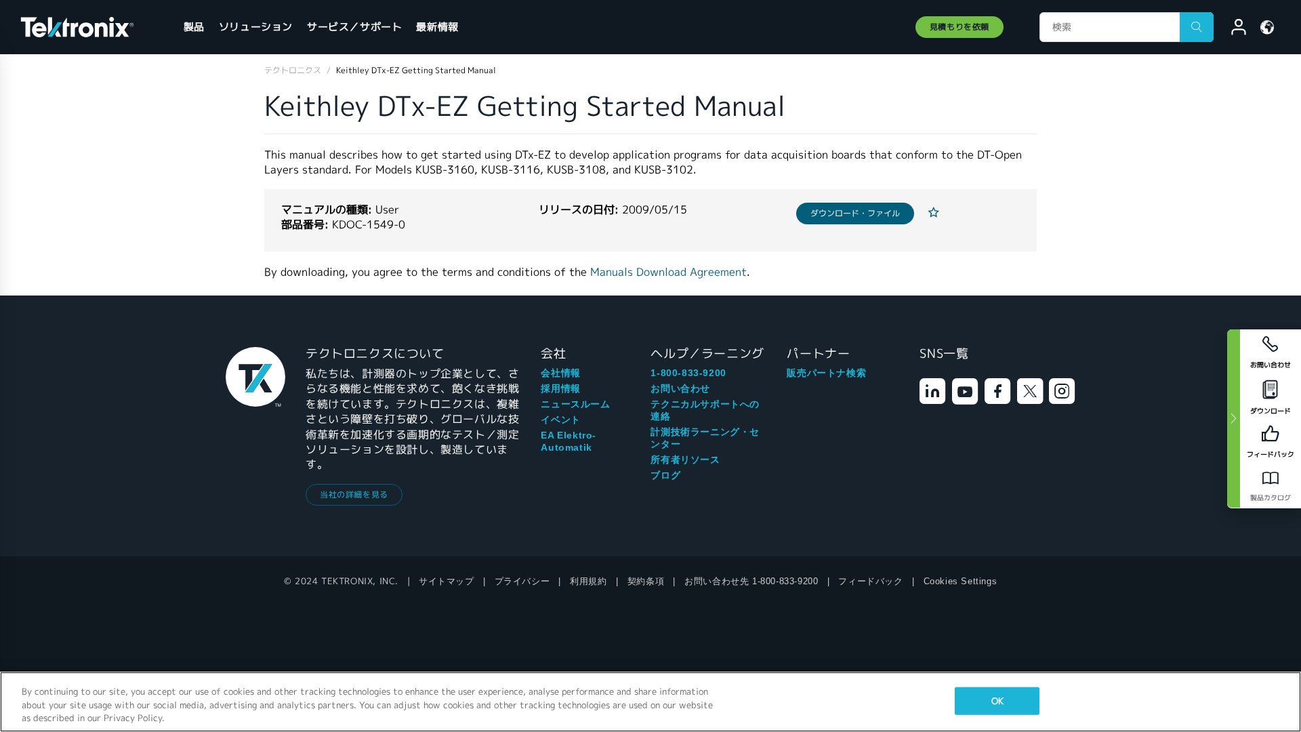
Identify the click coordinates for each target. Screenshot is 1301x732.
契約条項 (645, 581)
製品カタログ (1270, 498)
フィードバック (870, 581)
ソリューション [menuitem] (256, 27)
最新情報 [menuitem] (437, 27)
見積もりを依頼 (959, 27)
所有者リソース (685, 459)
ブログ (665, 475)
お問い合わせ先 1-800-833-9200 (751, 581)
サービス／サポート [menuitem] (354, 27)
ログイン (1232, 29)
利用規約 (588, 581)
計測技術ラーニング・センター (705, 437)
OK (997, 700)
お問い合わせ (680, 388)
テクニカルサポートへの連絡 (705, 410)
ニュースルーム (575, 404)
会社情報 (560, 372)
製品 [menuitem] (194, 27)
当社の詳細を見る (354, 494)
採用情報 (560, 388)
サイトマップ (446, 581)
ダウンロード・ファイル (855, 213)
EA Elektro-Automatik (568, 441)
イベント (560, 419)
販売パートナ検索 (826, 372)
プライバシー (522, 581)
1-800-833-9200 (688, 372)
